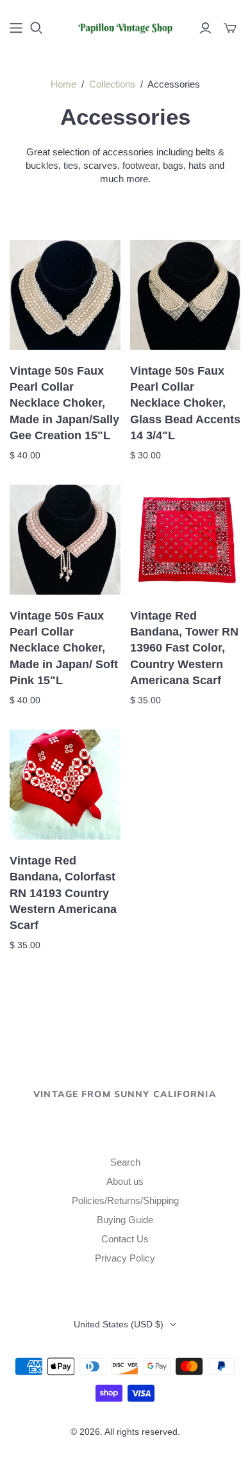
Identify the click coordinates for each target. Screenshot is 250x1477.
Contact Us (125, 1238)
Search (125, 1162)
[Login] (205, 28)
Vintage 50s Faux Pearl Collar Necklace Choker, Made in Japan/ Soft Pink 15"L (64, 648)
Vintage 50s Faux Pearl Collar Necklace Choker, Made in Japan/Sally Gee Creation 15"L (64, 403)
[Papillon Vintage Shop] (125, 26)
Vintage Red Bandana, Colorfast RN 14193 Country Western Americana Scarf (63, 893)
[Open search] (36, 28)
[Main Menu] (16, 28)
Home (63, 84)
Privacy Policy (125, 1258)
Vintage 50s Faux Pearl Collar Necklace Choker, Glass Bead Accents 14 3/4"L (185, 403)
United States (118, 1324)
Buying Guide (125, 1219)
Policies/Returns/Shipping (125, 1200)
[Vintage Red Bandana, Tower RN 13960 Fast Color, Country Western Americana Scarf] (185, 540)
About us (125, 1181)
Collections (112, 84)
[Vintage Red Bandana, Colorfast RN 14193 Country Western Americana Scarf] (65, 785)
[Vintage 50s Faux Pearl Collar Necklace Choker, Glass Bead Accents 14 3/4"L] (185, 295)
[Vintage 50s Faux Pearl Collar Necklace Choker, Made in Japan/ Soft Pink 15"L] (65, 540)
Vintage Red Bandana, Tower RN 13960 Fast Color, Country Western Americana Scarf (184, 648)
